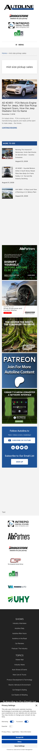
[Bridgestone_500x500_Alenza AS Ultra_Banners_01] (19, 315)
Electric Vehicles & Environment (20, 685)
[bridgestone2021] (19, 17)
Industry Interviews (19, 623)
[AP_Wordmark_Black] (19, 536)
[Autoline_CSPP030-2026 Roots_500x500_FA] (19, 352)
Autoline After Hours (19, 633)
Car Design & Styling (19, 690)
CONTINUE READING (9, 128)
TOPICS (20, 655)
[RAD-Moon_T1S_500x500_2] (19, 423)
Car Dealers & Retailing (19, 695)
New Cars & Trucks (19, 675)
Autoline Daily (19, 628)
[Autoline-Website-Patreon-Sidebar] (19, 387)
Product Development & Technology (19, 680)
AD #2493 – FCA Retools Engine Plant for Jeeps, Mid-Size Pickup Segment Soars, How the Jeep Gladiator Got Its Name (19, 106)
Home (4, 53)
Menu (21, 45)
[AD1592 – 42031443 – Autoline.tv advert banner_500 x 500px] (19, 279)
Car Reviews (19, 643)
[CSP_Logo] (19, 561)
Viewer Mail (19, 659)
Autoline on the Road (19, 638)
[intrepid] (19, 25)
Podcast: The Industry (19, 648)
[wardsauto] (19, 587)
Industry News (19, 665)
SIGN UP (19, 462)
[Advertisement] (19, 221)
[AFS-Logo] (18, 33)
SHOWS (19, 619)
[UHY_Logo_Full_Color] (19, 599)
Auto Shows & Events (19, 669)
